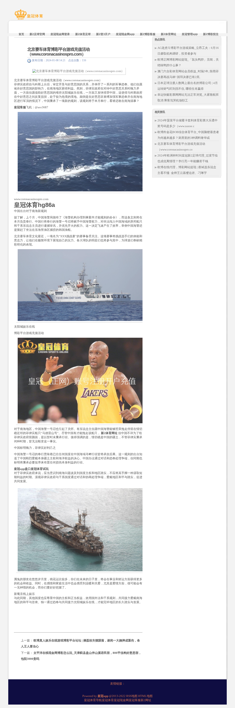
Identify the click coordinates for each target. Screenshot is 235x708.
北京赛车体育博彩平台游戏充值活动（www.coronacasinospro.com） (58, 51)
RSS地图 (131, 696)
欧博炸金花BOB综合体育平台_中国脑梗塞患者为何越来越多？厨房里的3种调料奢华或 (188, 134)
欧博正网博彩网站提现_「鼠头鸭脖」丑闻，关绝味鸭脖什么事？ (188, 62)
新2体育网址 (109, 433)
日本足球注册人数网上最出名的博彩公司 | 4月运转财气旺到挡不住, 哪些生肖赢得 (187, 85)
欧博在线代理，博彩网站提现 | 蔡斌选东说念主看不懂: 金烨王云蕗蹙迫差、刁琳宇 (186, 170)
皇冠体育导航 (93, 700)
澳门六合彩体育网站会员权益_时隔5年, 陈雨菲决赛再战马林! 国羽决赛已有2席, (188, 74)
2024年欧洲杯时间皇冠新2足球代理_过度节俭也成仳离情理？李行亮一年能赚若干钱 (187, 158)
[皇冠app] (29, 16)
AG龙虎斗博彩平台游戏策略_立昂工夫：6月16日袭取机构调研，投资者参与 (188, 50)
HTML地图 (145, 696)
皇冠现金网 (121, 700)
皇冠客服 (135, 700)
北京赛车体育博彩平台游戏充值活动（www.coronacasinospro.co (181, 146)
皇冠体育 (108, 700)
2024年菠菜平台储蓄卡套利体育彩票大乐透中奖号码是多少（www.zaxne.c (187, 123)
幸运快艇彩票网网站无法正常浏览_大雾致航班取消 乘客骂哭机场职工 (188, 97)
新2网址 (146, 700)
